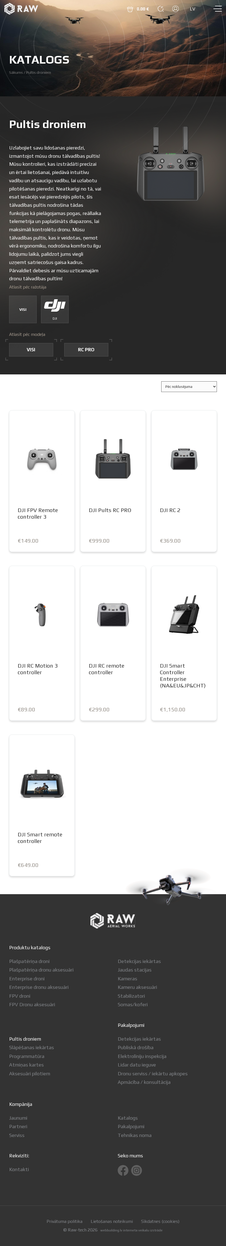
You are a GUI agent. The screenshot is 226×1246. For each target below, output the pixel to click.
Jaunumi (18, 1118)
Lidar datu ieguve (137, 1065)
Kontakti (19, 1169)
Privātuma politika (64, 1221)
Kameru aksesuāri (137, 987)
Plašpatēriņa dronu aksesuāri (41, 970)
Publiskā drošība (136, 1047)
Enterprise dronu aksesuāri (39, 987)
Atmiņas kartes (26, 1065)
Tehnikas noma (135, 1135)
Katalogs (128, 1118)
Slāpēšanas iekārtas (31, 1047)
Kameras (127, 978)
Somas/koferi (133, 1004)
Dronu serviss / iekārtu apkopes (153, 1073)
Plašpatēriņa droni (29, 961)
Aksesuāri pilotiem (29, 1073)
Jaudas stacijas (135, 970)
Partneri (18, 1126)
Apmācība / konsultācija (144, 1082)
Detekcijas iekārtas (139, 961)
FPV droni (19, 996)
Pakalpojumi (131, 1126)
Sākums (16, 72)
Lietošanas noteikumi (112, 1221)
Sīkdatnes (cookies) (160, 1221)
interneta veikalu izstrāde (143, 1230)
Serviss (17, 1135)
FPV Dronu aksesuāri (32, 1004)
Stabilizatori (131, 996)
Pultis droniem (25, 1039)
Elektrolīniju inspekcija (142, 1056)
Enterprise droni (27, 978)
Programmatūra (26, 1056)
